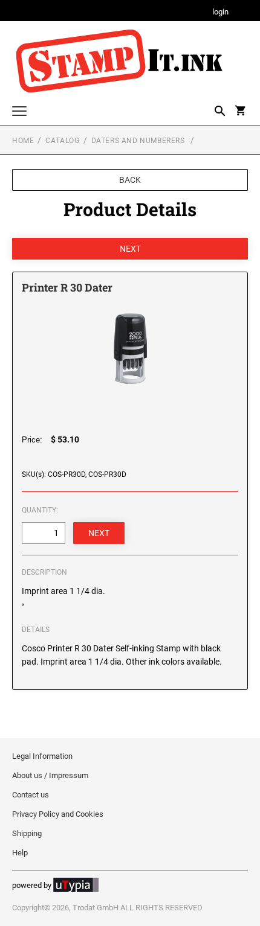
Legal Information (42, 756)
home (23, 140)
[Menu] (19, 113)
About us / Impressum (50, 775)
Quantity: (40, 510)
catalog (62, 140)
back (130, 180)
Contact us (30, 794)
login (220, 12)
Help (20, 852)
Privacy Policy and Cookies (57, 814)
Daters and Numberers (139, 140)
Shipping (27, 833)
